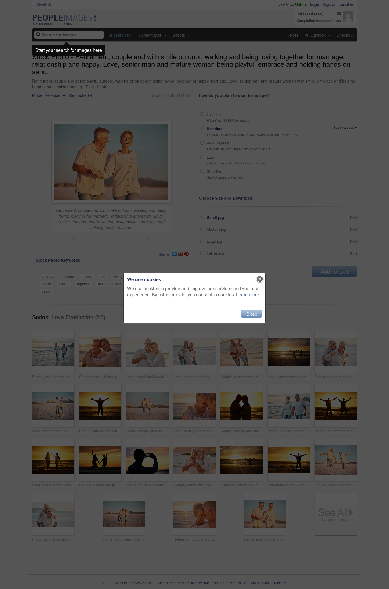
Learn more (247, 294)
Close (251, 314)
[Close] (260, 279)
